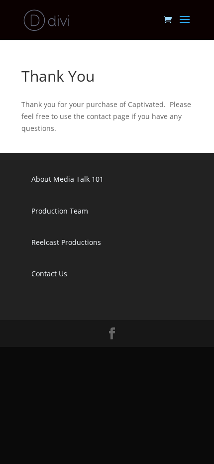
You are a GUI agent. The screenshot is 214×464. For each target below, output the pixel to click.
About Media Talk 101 (67, 179)
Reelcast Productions (66, 242)
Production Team (59, 211)
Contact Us (49, 273)
